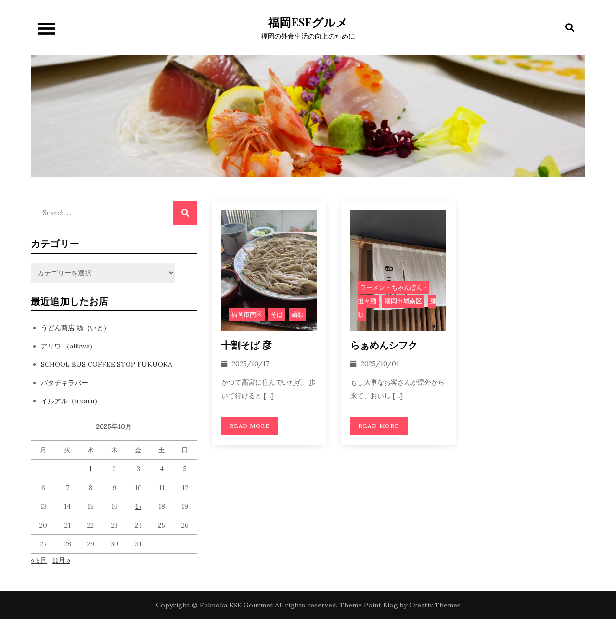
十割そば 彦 (246, 344)
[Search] (185, 213)
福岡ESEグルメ (308, 21)
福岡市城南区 (403, 301)
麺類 (297, 314)
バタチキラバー (64, 382)
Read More (250, 425)
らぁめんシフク (384, 344)
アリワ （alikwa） (68, 346)
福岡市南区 (246, 314)
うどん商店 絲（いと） (75, 327)
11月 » (61, 560)
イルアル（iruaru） (71, 401)
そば (276, 314)
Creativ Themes (435, 605)
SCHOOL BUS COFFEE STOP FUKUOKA (106, 364)
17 (138, 506)
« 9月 (39, 560)
